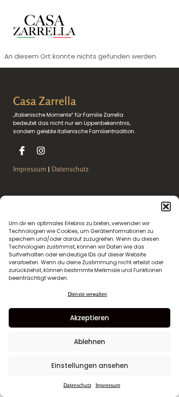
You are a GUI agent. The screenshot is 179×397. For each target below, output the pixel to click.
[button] (166, 206)
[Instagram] (40, 150)
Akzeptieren (89, 317)
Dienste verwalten (87, 294)
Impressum (108, 385)
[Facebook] (21, 150)
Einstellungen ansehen (89, 365)
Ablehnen (89, 341)
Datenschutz (77, 385)
